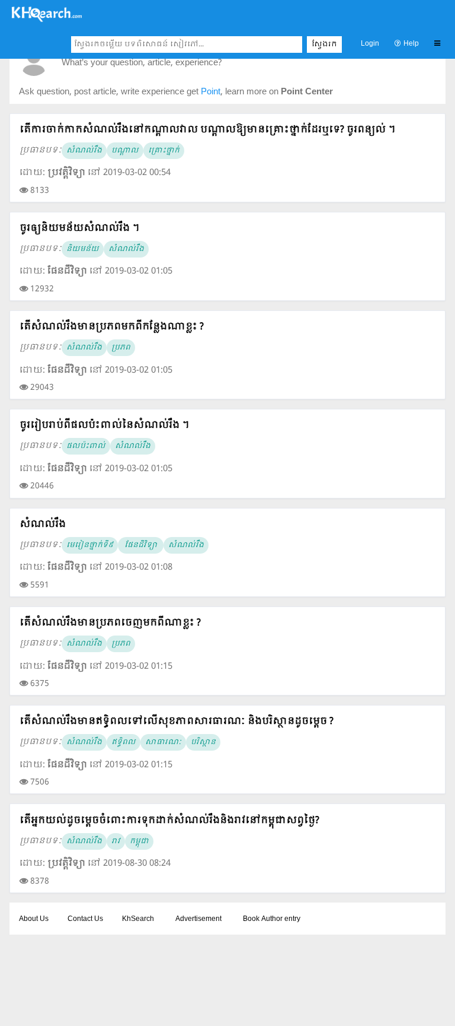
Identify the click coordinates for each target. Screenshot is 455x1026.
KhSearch (138, 919)
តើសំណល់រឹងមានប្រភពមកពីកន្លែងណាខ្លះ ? (112, 327)
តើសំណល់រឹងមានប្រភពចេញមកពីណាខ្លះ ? (110, 623)
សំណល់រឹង (84, 151)
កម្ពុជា (139, 841)
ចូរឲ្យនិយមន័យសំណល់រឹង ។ (79, 228)
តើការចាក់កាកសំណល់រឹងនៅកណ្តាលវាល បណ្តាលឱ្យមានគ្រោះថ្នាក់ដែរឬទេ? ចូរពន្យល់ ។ (207, 130)
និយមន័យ (82, 249)
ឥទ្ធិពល (123, 742)
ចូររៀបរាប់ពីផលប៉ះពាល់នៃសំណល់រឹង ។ (104, 425)
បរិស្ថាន (203, 742)
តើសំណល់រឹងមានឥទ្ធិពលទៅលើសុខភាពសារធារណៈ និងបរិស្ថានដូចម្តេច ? (177, 721)
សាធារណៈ (163, 742)
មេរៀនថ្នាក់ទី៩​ (89, 545)
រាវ (115, 841)
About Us (34, 919)
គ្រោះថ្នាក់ (164, 151)
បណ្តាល (125, 151)
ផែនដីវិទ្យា (141, 545)
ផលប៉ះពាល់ (85, 446)
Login (370, 44)
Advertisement (198, 919)
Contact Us (85, 919)
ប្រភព (120, 348)
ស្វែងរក (324, 44)
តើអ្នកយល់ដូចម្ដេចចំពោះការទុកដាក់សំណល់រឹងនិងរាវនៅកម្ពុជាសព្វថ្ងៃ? (169, 820)
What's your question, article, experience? (142, 63)
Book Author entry (271, 919)
